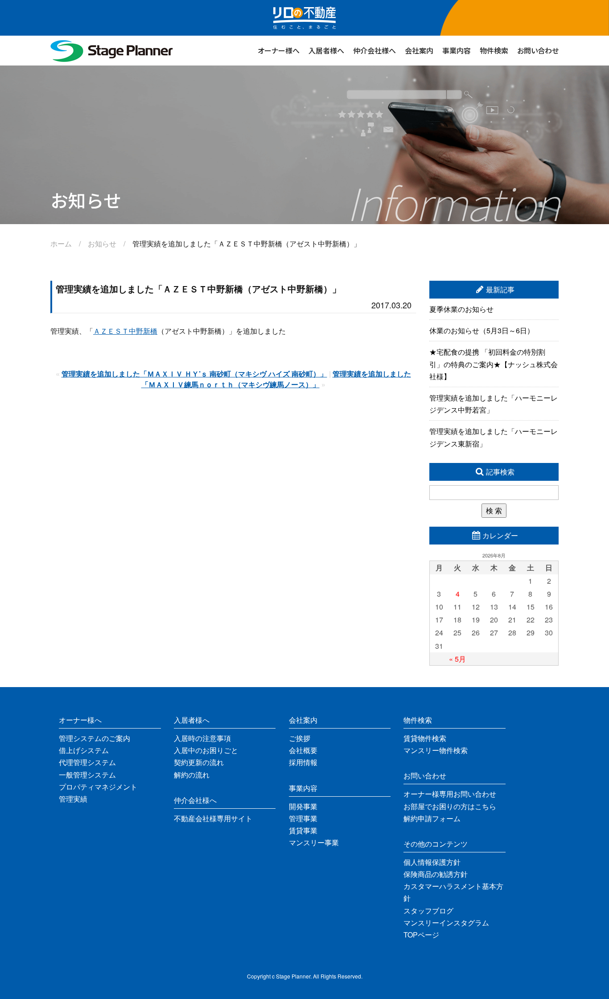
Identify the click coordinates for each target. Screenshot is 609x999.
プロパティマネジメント (98, 787)
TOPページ (421, 934)
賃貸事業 (303, 830)
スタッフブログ (428, 910)
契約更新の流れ (199, 762)
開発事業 (303, 806)
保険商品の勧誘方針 (435, 874)
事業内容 (456, 50)
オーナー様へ (279, 50)
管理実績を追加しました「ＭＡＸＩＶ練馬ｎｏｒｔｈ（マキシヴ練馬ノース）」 (276, 378)
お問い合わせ (538, 50)
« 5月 (457, 659)
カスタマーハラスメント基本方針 (453, 892)
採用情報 (303, 762)
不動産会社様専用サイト (213, 818)
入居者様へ (326, 50)
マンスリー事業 (314, 842)
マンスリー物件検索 (435, 750)
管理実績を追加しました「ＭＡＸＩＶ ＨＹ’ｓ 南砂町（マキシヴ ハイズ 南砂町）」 (194, 373)
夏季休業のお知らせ (461, 309)
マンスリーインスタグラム (446, 922)
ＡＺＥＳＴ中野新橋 (125, 331)
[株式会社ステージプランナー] (111, 59)
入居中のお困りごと (206, 750)
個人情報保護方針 (432, 862)
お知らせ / (110, 243)
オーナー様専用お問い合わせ (449, 794)
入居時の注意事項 (202, 738)
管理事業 (303, 818)
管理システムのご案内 (94, 738)
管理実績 (73, 799)
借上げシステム (84, 750)
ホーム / (69, 243)
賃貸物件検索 (424, 738)
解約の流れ (192, 775)
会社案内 (419, 50)
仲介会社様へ (374, 50)
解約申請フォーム (432, 818)
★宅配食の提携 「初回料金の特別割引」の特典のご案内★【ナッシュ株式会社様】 (493, 364)
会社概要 (303, 750)
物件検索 (494, 50)
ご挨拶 (299, 738)
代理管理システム (87, 762)
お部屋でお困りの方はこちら (449, 806)
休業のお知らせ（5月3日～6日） (481, 330)
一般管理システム (87, 775)
